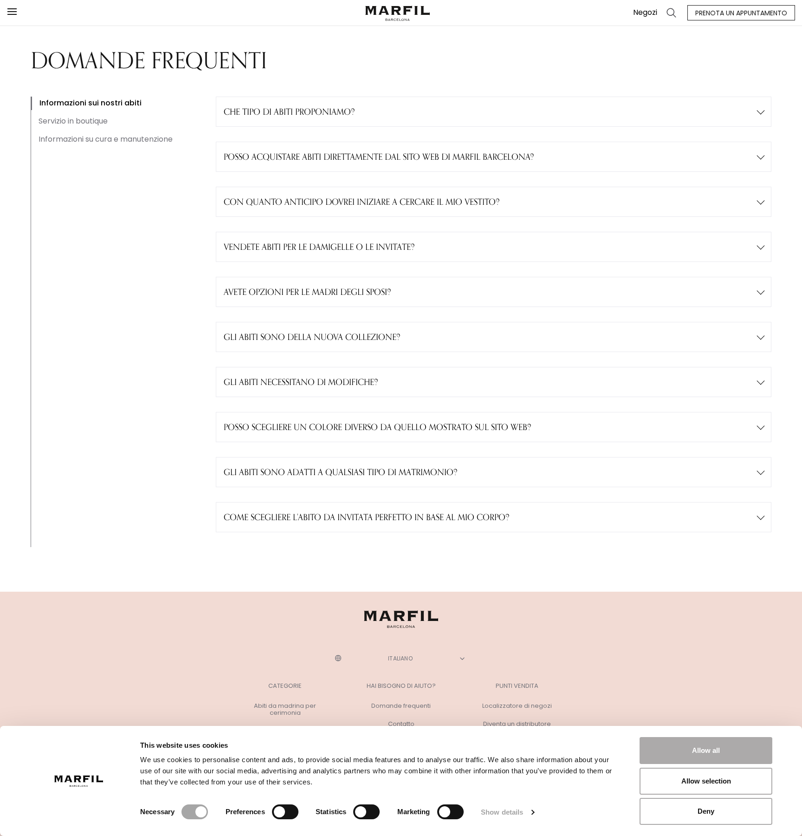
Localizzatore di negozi (517, 706)
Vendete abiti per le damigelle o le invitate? (319, 247)
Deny (706, 811)
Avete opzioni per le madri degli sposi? (307, 292)
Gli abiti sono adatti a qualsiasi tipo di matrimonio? (340, 472)
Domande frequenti (401, 706)
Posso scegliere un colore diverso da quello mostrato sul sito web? (377, 427)
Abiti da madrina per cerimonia (285, 709)
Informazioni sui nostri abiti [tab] (90, 103)
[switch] (285, 811)
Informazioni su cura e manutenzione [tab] (106, 139)
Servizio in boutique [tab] (73, 121)
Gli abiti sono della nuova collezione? (312, 337)
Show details (502, 812)
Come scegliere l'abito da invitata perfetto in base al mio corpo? (366, 517)
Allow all (706, 750)
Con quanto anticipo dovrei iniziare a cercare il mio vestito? (361, 201)
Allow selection (706, 781)
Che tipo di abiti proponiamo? (289, 111)
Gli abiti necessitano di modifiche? (301, 382)
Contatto (401, 724)
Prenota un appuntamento (741, 13)
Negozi (645, 12)
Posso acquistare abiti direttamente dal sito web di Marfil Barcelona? (379, 156)
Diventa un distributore (517, 724)
